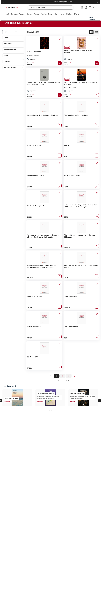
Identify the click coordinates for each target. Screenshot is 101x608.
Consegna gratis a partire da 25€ (51, 2)
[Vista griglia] (91, 32)
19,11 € (29, 156)
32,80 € (29, 247)
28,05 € (66, 126)
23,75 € (29, 64)
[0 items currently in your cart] (94, 7)
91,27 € (29, 187)
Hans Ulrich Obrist (70, 87)
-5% (33, 63)
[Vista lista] (96, 32)
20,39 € (29, 308)
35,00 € (66, 62)
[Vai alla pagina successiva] (75, 375)
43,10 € (66, 187)
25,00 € (29, 62)
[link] (82, 7)
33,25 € (66, 64)
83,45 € (29, 126)
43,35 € (29, 94)
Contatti (92, 19)
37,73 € (29, 368)
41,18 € (29, 96)
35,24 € (66, 338)
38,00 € (66, 96)
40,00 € (66, 94)
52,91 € (66, 156)
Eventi (91, 17)
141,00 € (67, 308)
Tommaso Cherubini (33, 56)
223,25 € (67, 247)
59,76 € (66, 217)
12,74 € (66, 277)
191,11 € (30, 277)
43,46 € (29, 338)
